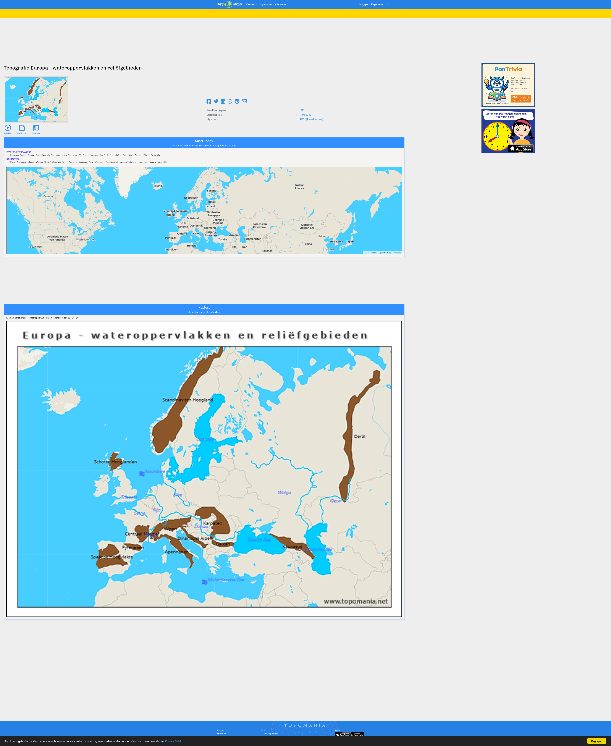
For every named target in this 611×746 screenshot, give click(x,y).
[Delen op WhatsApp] (230, 101)
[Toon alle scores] (314, 119)
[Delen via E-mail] (244, 101)
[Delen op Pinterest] (237, 101)
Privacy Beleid (173, 741)
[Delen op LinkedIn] (223, 101)
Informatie (280, 4)
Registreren (377, 4)
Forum (222, 733)
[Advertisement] (305, 40)
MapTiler (374, 252)
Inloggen (364, 4)
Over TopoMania (270, 733)
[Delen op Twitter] (215, 101)
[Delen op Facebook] (209, 101)
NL (389, 4)
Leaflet (366, 252)
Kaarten (250, 4)
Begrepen (596, 741)
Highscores (266, 4)
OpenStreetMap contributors (390, 252)
